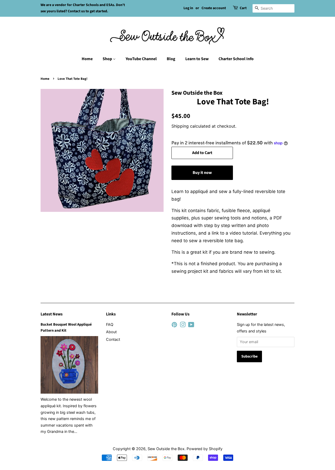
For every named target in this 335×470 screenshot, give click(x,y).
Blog (171, 59)
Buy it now (202, 172)
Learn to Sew (197, 59)
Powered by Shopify (204, 448)
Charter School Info (236, 59)
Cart (243, 8)
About (111, 332)
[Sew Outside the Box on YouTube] (191, 325)
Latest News (52, 314)
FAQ (109, 324)
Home (87, 59)
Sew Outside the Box (166, 448)
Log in (188, 8)
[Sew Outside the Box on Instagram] (183, 325)
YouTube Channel (141, 59)
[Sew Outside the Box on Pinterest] (174, 325)
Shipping (180, 126)
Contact (113, 339)
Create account (214, 8)
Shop (108, 59)
